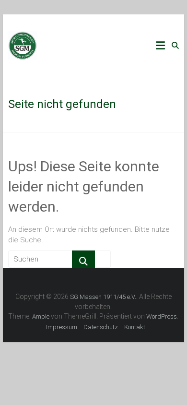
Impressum (61, 327)
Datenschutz (100, 327)
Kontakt (134, 327)
